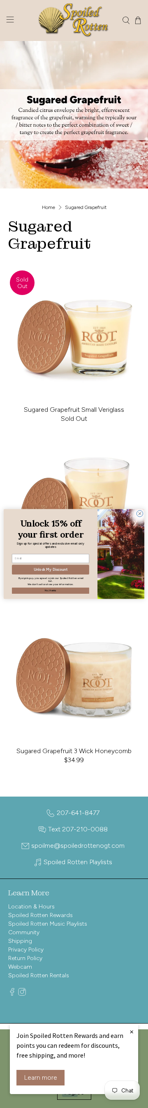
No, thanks (50, 590)
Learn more (40, 1077)
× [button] (131, 1031)
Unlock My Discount (50, 570)
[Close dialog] (139, 514)
